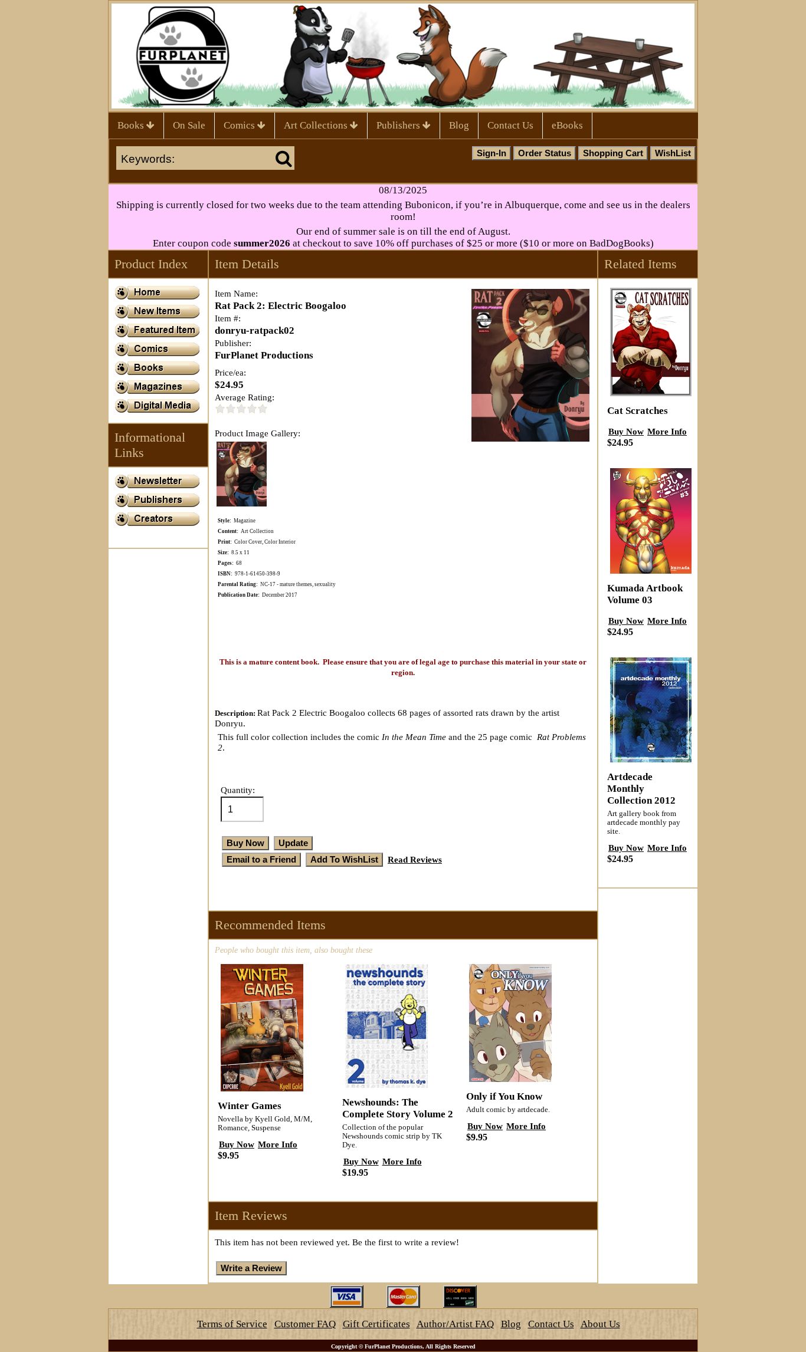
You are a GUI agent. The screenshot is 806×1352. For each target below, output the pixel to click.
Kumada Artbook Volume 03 (645, 594)
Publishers (399, 125)
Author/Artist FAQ (455, 1324)
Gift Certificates (376, 1324)
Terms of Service (232, 1324)
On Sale (189, 125)
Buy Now (236, 1144)
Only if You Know (504, 1096)
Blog (459, 125)
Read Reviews (415, 859)
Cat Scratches (637, 410)
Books (131, 125)
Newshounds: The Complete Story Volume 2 (397, 1108)
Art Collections (317, 125)
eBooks (567, 125)
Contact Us (510, 125)
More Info (277, 1144)
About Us (600, 1324)
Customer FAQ (305, 1324)
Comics (240, 125)
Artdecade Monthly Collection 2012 (641, 788)
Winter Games (249, 1105)
